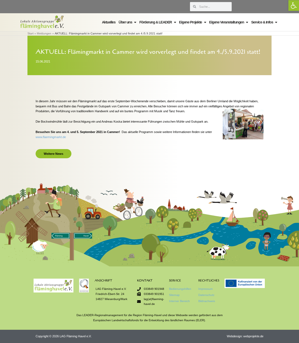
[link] (293, 5)
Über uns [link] (125, 22)
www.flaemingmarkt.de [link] (51, 137)
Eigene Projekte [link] (190, 22)
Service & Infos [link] (262, 22)
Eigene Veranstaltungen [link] (226, 22)
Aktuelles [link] (109, 22)
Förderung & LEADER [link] (155, 22)
